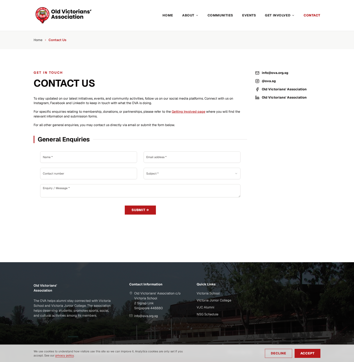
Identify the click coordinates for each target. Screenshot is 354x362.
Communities (220, 15)
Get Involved (277, 15)
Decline (278, 353)
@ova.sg (269, 81)
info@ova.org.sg (275, 73)
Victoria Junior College (214, 300)
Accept (307, 353)
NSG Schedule (207, 314)
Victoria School (208, 293)
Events (249, 15)
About (188, 15)
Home (167, 15)
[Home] (69, 15)
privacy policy (64, 355)
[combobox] (192, 173)
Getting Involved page (188, 111)
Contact (312, 15)
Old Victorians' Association (284, 89)
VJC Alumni (205, 307)
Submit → (140, 210)
